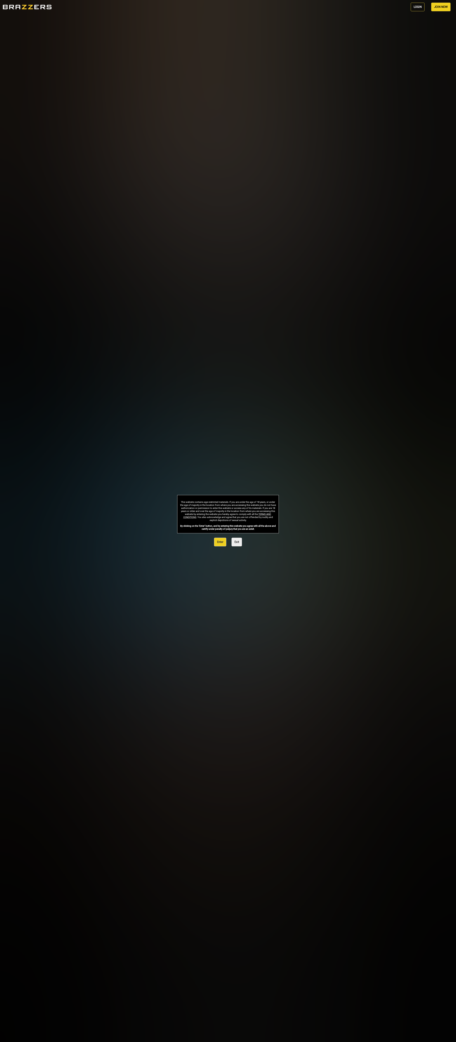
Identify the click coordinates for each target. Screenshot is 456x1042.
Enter (220, 542)
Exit (236, 542)
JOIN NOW (441, 7)
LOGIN (418, 7)
